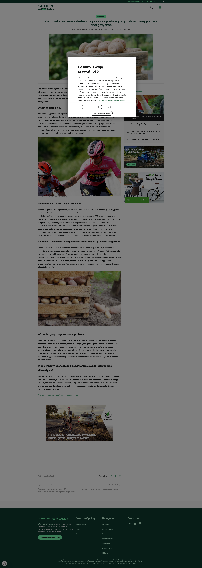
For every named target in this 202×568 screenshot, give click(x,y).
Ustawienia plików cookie (102, 113)
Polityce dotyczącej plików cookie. (111, 100)
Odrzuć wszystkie (90, 107)
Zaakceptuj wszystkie (111, 107)
